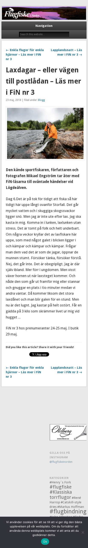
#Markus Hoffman (70, 507)
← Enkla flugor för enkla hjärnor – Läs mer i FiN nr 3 (25, 54)
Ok (45, 541)
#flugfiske (61, 487)
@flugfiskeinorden (61, 461)
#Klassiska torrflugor (61, 494)
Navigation (44, 26)
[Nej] (83, 532)
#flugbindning (68, 511)
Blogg (41, 100)
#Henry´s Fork (60, 482)
